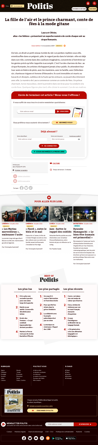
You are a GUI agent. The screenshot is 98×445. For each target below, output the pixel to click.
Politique (3, 372)
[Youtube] (36, 438)
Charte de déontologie (35, 432)
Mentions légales (20, 432)
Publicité (79, 432)
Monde (18, 370)
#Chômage (68, 378)
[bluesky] (30, 438)
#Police (67, 372)
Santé (18, 378)
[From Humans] (48, 438)
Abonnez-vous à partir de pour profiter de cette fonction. (27, 177)
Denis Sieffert (35, 46)
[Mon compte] (88, 3)
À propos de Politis (38, 378)
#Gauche (68, 374)
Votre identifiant (22, 136)
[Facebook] (24, 438)
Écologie (3, 374)
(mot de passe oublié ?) (75, 136)
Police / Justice (20, 380)
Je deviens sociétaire (39, 372)
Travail (18, 372)
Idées (2, 378)
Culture (3, 380)
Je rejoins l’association (39, 376)
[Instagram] (42, 438)
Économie (19, 374)
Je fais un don (37, 370)
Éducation (19, 376)
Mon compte (37, 380)
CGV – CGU (49, 432)
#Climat (67, 370)
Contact (9, 432)
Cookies (87, 432)
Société (3, 376)
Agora (3, 370)
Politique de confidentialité (65, 432)
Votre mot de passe (57, 136)
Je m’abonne (36, 374)
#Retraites (68, 376)
